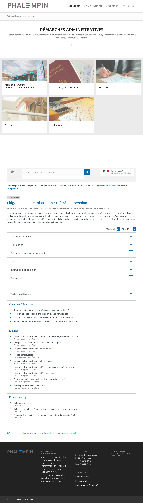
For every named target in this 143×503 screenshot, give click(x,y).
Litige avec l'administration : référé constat (33, 361)
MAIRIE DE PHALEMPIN (25, 499)
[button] (71, 237)
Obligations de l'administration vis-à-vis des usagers (37, 342)
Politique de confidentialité (86, 485)
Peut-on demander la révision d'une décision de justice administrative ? (46, 321)
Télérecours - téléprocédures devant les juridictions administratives (44, 409)
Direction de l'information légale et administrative (31, 433)
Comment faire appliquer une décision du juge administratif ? (41, 310)
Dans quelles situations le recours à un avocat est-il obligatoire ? (43, 415)
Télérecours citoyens (24, 403)
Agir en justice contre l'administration (77, 185)
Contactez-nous (82, 476)
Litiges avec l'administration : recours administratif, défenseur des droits (46, 336)
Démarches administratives (21, 16)
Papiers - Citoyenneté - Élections (43, 185)
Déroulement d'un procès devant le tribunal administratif (39, 379)
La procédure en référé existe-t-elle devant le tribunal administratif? (44, 317)
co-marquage (61, 433)
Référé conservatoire (23, 355)
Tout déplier (127, 229)
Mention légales (82, 481)
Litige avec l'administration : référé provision (34, 373)
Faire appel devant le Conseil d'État (30, 385)
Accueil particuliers (17, 185)
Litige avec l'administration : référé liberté (32, 348)
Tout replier (111, 229)
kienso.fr (72, 433)
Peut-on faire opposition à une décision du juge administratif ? (41, 314)
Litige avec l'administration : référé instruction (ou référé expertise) (44, 367)
